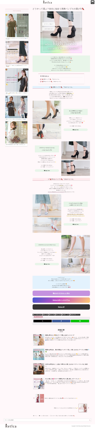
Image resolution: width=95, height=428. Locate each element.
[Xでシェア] (42, 321)
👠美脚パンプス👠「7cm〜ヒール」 (51, 79)
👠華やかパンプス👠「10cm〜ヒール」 (52, 81)
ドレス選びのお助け (38, 314)
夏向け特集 (46, 314)
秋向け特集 (59, 314)
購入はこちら (76, 129)
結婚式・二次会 (66, 314)
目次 (43, 76)
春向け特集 (52, 314)
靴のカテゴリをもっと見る (61, 293)
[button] (90, 420)
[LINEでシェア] (80, 321)
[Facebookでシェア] (61, 321)
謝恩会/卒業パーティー (75, 314)
